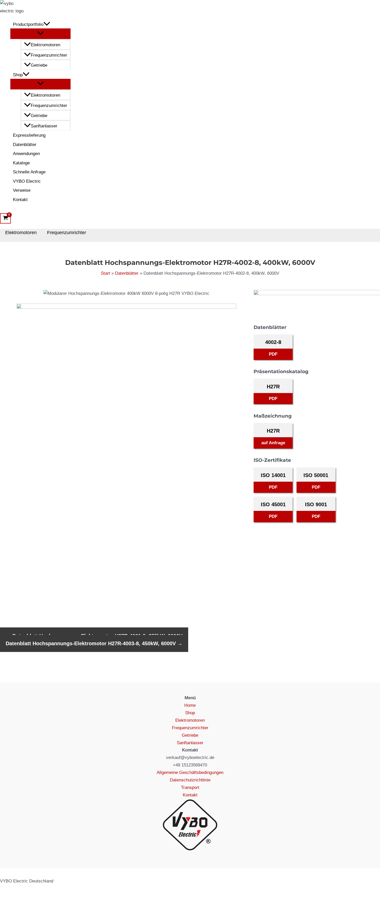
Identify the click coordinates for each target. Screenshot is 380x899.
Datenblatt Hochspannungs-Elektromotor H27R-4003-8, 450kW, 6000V (94, 643)
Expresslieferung (29, 135)
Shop (18, 74)
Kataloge (21, 162)
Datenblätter (24, 144)
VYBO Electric (27, 181)
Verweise (22, 190)
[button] (46, 24)
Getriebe (39, 65)
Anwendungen (26, 153)
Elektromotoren (45, 44)
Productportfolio (28, 24)
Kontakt (20, 199)
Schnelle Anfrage (29, 172)
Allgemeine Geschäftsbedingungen (190, 772)
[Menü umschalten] (40, 33)
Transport (190, 787)
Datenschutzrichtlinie (190, 780)
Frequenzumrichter (49, 55)
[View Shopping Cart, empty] (5, 218)
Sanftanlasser (44, 126)
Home (190, 705)
